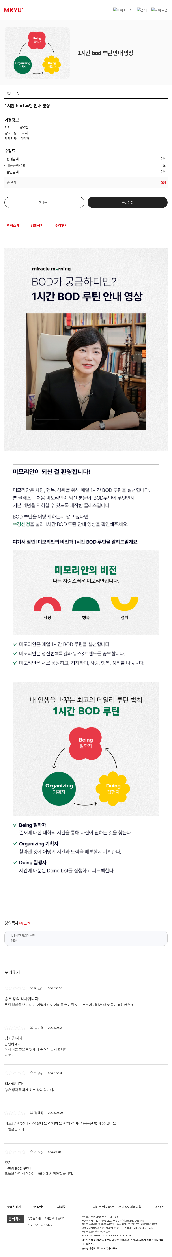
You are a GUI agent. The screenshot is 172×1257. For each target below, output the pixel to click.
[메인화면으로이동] (13, 10)
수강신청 (127, 202)
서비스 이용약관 (103, 1206)
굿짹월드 (39, 1206)
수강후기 (61, 225)
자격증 (61, 1206)
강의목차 (37, 225)
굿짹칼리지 (14, 1206)
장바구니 (44, 202)
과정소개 (13, 225)
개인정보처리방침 (129, 1206)
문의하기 (15, 1218)
